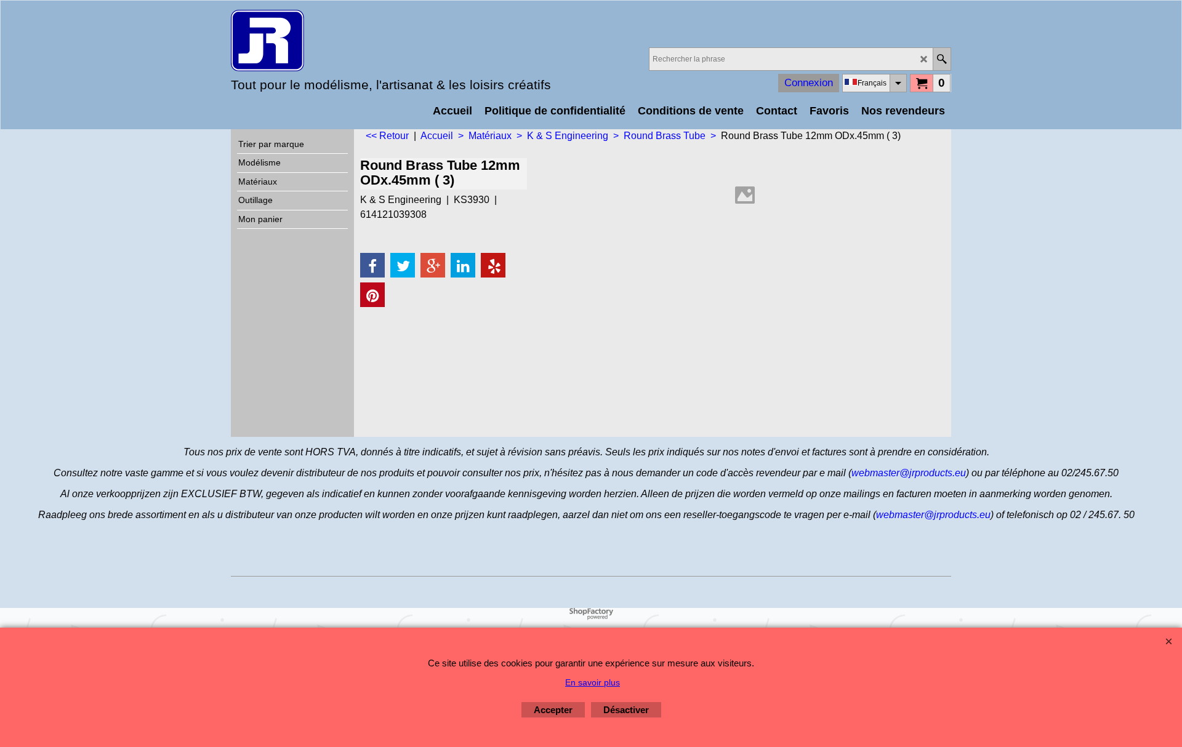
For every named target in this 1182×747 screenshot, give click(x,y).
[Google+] (432, 265)
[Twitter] (402, 265)
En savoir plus (592, 682)
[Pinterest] (372, 294)
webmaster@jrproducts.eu (908, 473)
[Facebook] (372, 265)
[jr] (338, 40)
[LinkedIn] (463, 265)
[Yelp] (493, 265)
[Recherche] (942, 59)
